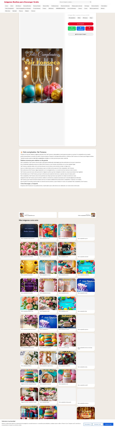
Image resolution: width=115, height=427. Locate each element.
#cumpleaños (72, 17)
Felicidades (104, 6)
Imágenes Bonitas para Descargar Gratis (21, 2)
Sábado (27, 11)
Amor (12, 6)
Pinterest (89, 29)
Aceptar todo (108, 424)
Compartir (81, 23)
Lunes (85, 8)
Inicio (6, 6)
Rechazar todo (97, 424)
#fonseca (85, 17)
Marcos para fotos (94, 8)
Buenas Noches (27, 6)
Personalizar (87, 424)
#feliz (79, 17)
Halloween (51, 8)
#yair (91, 17)
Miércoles (7, 11)
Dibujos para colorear (77, 6)
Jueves (80, 8)
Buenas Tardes (36, 6)
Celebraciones (54, 6)
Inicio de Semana (72, 8)
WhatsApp (71, 29)
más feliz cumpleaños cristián (41, 158)
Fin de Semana (36, 8)
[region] (57, 423)
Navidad (15, 11)
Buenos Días (46, 6)
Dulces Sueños (95, 6)
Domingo (87, 6)
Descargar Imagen (81, 34)
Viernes (33, 11)
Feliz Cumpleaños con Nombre (23, 8)
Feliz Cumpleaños (9, 8)
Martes (102, 8)
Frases (44, 8)
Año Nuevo (18, 6)
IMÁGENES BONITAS (60, 8)
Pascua (21, 11)
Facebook (80, 29)
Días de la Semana (65, 6)
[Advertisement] (57, 200)
